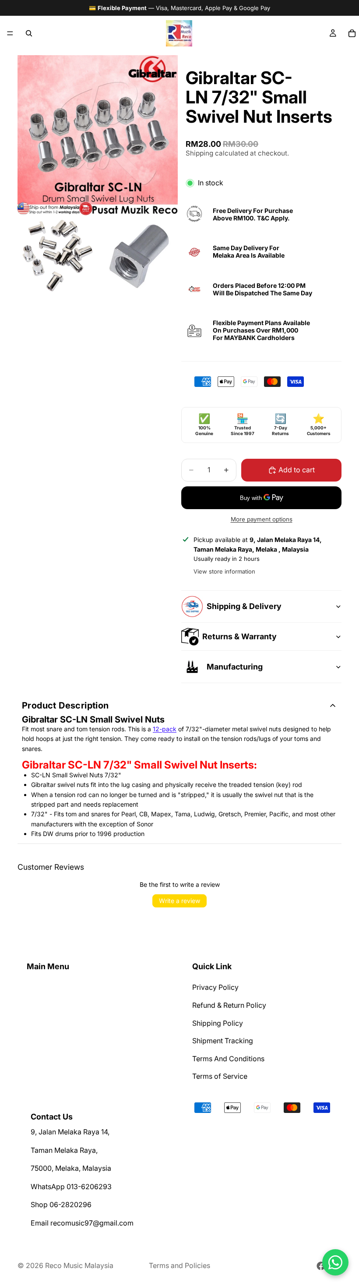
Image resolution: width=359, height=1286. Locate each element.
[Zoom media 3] (138, 256)
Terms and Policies (179, 1265)
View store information (224, 571)
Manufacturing (235, 666)
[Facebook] (321, 1266)
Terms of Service (219, 1076)
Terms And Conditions (228, 1058)
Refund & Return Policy (229, 1005)
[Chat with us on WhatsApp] (335, 1262)
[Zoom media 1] (98, 135)
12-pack (164, 729)
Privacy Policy (215, 987)
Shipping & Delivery (244, 606)
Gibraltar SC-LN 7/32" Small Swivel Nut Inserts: (139, 764)
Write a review (179, 900)
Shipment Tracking (222, 1040)
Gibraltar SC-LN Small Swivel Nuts (93, 719)
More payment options (261, 519)
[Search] (29, 33)
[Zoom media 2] (58, 256)
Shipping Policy (217, 1023)
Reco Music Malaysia (79, 1265)
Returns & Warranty (239, 636)
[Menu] (10, 33)
